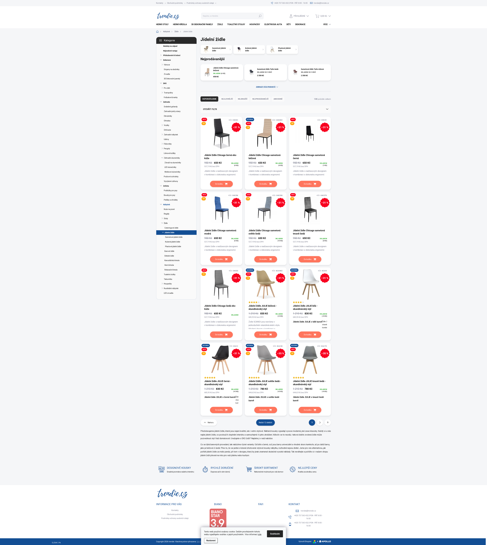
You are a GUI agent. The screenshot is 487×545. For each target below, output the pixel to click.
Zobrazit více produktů (265, 87)
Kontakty (159, 3)
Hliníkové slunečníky (172, 172)
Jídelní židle (169, 233)
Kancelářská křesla (171, 260)
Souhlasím (275, 534)
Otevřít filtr (210, 109)
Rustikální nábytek (171, 288)
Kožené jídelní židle (172, 242)
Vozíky (166, 125)
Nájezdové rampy (170, 51)
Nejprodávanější (260, 99)
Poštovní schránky (171, 177)
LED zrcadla (168, 293)
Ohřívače (167, 130)
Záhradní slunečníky (172, 158)
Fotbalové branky (171, 97)
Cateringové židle (171, 228)
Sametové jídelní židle (173, 237)
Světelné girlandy (171, 107)
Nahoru (211, 423)
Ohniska (167, 121)
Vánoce (167, 65)
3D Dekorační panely (172, 79)
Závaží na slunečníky (172, 163)
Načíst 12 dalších (265, 423)
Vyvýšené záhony (171, 181)
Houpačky (168, 284)
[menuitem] (163, 24)
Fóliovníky (168, 144)
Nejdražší (242, 99)
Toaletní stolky (169, 274)
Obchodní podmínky (175, 3)
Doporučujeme (209, 99)
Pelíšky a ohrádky (171, 200)
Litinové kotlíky (170, 153)
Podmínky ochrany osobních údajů (200, 3)
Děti (165, 83)
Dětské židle (169, 256)
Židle (166, 223)
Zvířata (166, 186)
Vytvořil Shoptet (305, 541)
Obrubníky (168, 116)
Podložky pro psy (170, 190)
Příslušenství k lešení (171, 55)
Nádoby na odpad (170, 46)
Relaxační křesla (170, 270)
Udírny (166, 139)
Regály (166, 214)
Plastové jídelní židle (173, 246)
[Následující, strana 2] (320, 422)
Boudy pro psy (169, 195)
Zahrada (166, 102)
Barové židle (169, 251)
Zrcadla (167, 74)
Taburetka (168, 279)
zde (259, 534)
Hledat (260, 16)
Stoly (166, 218)
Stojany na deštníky (171, 69)
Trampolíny (168, 93)
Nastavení (210, 540)
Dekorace (167, 60)
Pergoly (167, 149)
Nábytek (166, 205)
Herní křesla (169, 265)
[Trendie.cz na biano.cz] (218, 520)
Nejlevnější (227, 99)
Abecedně (278, 99)
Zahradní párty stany (172, 111)
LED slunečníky (170, 167)
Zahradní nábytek (171, 135)
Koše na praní (169, 209)
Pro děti (167, 88)
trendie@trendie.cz (308, 511)
